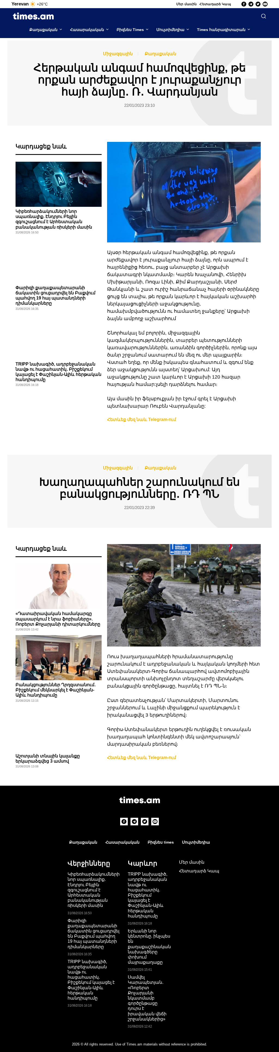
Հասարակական (87, 29)
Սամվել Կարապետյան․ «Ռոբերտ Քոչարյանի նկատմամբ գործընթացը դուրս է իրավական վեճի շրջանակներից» (147, 998)
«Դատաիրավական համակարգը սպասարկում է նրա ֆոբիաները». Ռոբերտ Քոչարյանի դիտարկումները (58, 618)
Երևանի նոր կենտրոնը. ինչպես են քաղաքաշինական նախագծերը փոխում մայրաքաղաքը (149, 946)
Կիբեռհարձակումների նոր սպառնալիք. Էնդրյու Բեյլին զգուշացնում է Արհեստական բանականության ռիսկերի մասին (94, 890)
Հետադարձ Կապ (215, 4)
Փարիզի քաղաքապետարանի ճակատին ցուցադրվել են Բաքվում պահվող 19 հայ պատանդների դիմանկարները (93, 933)
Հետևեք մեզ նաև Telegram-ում (141, 419)
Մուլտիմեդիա (170, 29)
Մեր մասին (186, 4)
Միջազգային (118, 54)
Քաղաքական (43, 29)
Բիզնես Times (130, 29)
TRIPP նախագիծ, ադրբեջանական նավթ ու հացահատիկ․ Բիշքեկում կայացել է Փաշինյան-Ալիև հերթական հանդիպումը (91, 979)
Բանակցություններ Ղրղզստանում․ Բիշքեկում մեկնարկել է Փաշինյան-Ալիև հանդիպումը (56, 689)
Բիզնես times (161, 842)
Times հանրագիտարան (221, 29)
